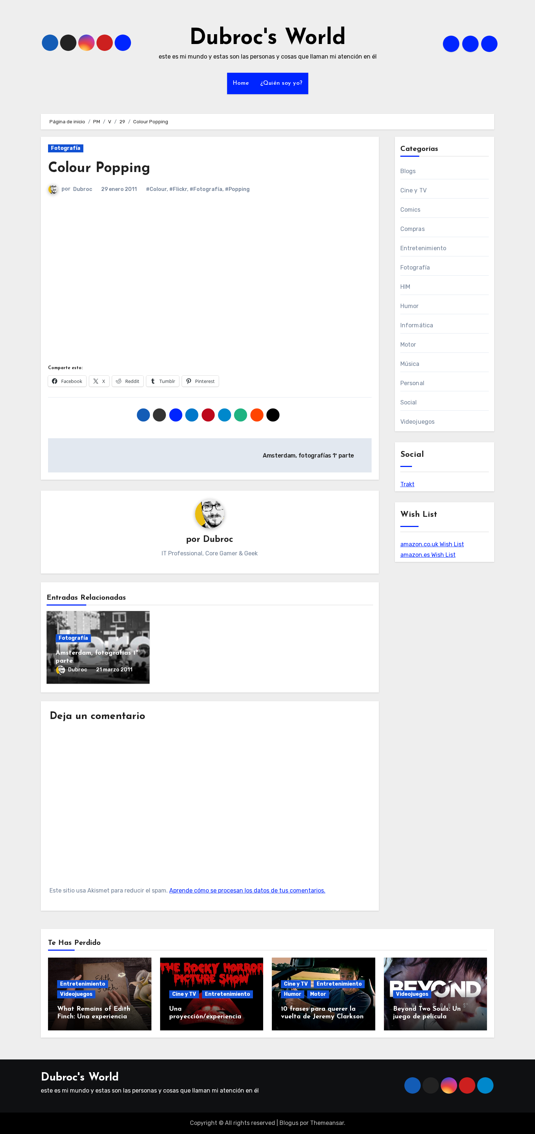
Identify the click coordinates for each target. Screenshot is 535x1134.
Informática (416, 325)
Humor (409, 306)
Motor (408, 344)
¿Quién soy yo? (281, 83)
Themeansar (327, 1122)
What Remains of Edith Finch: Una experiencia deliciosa (93, 1017)
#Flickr (178, 189)
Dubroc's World (267, 38)
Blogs (408, 171)
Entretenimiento (423, 248)
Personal (412, 383)
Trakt (407, 484)
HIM (405, 286)
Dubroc (82, 189)
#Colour (156, 189)
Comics (410, 209)
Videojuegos (417, 421)
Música (410, 363)
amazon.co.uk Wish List (432, 544)
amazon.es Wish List (428, 554)
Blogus (289, 1122)
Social (408, 402)
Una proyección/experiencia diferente (205, 1017)
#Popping (237, 189)
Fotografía (65, 148)
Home (241, 83)
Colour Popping (99, 168)
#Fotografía (206, 189)
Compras (412, 228)
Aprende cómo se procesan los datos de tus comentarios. (247, 890)
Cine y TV (413, 190)
